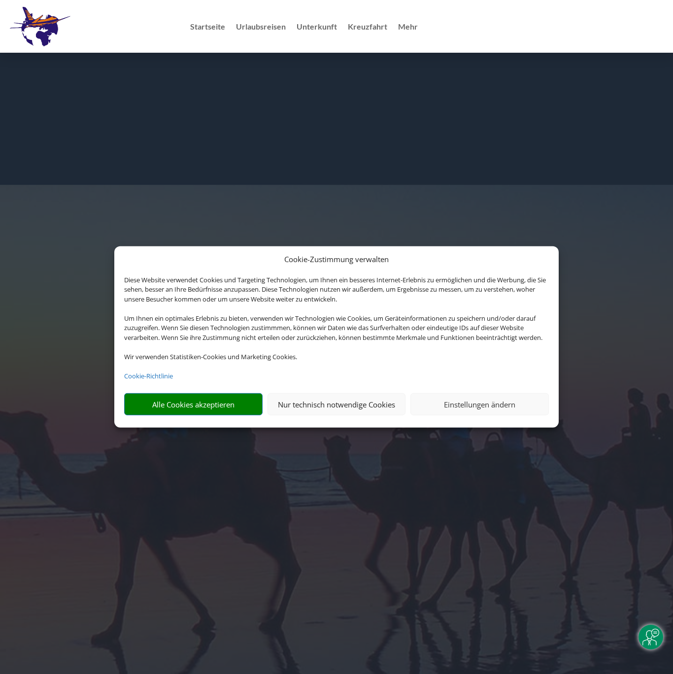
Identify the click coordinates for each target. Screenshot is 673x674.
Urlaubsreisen (261, 27)
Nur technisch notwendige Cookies (336, 404)
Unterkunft (317, 27)
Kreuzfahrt (367, 27)
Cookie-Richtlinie (148, 375)
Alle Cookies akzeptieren (193, 404)
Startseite (207, 27)
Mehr (408, 27)
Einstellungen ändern (479, 404)
